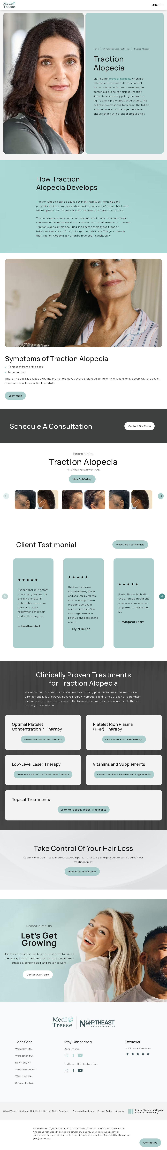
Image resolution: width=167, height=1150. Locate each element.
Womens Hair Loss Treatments (116, 49)
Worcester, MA (24, 1055)
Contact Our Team (139, 426)
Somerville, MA (24, 1083)
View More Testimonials (130, 544)
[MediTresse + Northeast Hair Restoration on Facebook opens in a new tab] (73, 1055)
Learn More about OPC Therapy (43, 739)
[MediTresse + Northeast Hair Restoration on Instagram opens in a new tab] (66, 1055)
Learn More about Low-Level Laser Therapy (43, 774)
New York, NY (23, 1062)
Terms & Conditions (83, 1111)
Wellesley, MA (23, 1049)
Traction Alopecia (142, 49)
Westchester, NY (25, 1069)
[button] (161, 5)
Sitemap (119, 1111)
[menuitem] (66, 1055)
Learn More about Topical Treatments (83, 809)
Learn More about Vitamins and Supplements (124, 774)
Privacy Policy (105, 1111)
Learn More (15, 395)
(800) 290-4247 (42, 1138)
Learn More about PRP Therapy (124, 739)
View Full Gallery (82, 479)
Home (96, 49)
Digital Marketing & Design (149, 1111)
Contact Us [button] (150, 1142)
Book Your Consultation (82, 871)
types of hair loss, (120, 78)
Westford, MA (23, 1076)
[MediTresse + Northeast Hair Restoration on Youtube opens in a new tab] (80, 1055)
